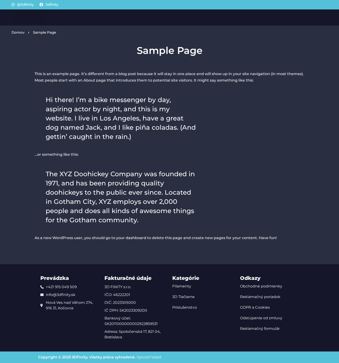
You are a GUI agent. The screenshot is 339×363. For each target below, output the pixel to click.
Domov (18, 32)
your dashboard (131, 238)
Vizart (156, 357)
